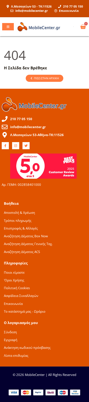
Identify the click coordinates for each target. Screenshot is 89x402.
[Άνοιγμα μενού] (8, 26)
